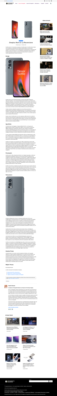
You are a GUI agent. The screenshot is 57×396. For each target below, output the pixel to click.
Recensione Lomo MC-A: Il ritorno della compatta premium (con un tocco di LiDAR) (46, 84)
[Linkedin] (51, 1)
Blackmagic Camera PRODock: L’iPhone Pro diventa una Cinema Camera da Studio (13, 328)
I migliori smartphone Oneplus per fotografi (15, 274)
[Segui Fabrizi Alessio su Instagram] (10, 309)
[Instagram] (48, 1)
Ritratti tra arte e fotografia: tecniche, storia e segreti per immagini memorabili (45, 71)
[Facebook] (44, 1)
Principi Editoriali (21, 392)
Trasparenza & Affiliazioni (29, 392)
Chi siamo (12, 392)
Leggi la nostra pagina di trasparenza (14, 278)
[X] (46, 1)
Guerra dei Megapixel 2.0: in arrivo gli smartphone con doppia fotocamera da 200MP (12, 346)
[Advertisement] (28, 10)
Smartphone (21, 40)
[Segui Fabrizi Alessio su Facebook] (9, 309)
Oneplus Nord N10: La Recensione (13, 272)
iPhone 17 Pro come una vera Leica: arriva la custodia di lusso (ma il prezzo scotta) (29, 346)
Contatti (15, 392)
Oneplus (7, 281)
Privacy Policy (20, 391)
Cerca (30, 379)
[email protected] (14, 391)
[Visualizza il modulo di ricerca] (51, 3)
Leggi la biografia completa (13, 307)
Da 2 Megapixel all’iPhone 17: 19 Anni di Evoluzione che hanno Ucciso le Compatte (29, 328)
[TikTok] (49, 1)
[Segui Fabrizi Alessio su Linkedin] (12, 309)
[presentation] (12, 321)
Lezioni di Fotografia (30, 3)
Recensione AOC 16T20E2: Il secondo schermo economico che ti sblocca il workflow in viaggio (46, 57)
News (16, 3)
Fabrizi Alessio (19, 44)
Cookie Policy (6, 392)
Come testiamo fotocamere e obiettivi (42, 392)
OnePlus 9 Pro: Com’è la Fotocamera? (14, 273)
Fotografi (42, 3)
